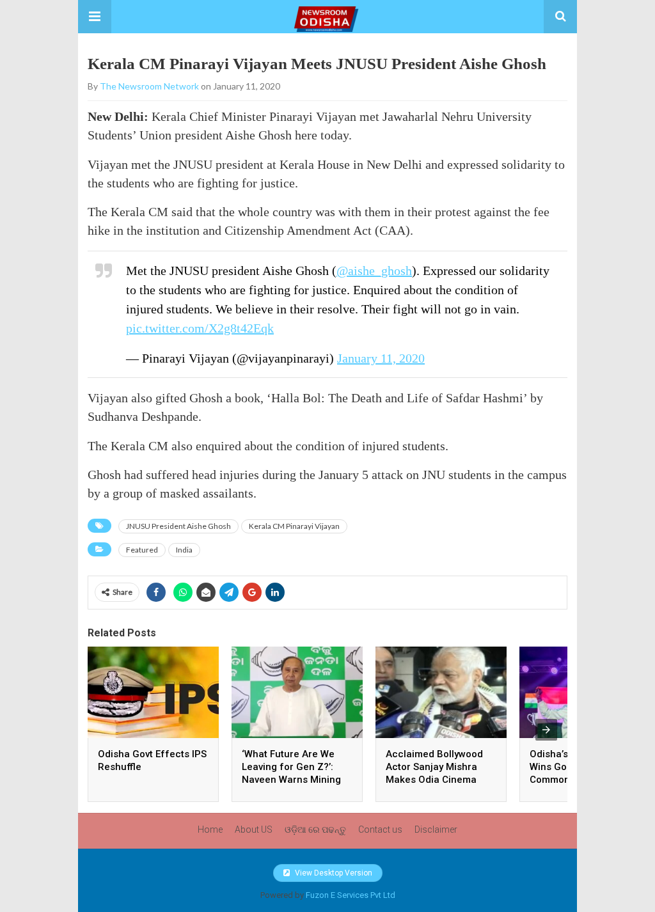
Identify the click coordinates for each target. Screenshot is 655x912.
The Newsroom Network (149, 86)
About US (253, 829)
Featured (142, 549)
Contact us (380, 829)
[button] (94, 16)
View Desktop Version (332, 873)
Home (210, 829)
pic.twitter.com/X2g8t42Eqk (200, 328)
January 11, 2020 (381, 358)
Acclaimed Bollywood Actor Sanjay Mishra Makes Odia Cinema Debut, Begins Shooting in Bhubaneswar (439, 779)
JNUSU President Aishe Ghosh (178, 526)
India (184, 549)
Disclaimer (435, 829)
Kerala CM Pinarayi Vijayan (294, 526)
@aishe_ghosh (374, 270)
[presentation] (546, 730)
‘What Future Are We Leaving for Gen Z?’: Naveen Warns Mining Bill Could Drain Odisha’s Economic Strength (297, 779)
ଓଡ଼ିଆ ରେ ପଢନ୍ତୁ (315, 829)
